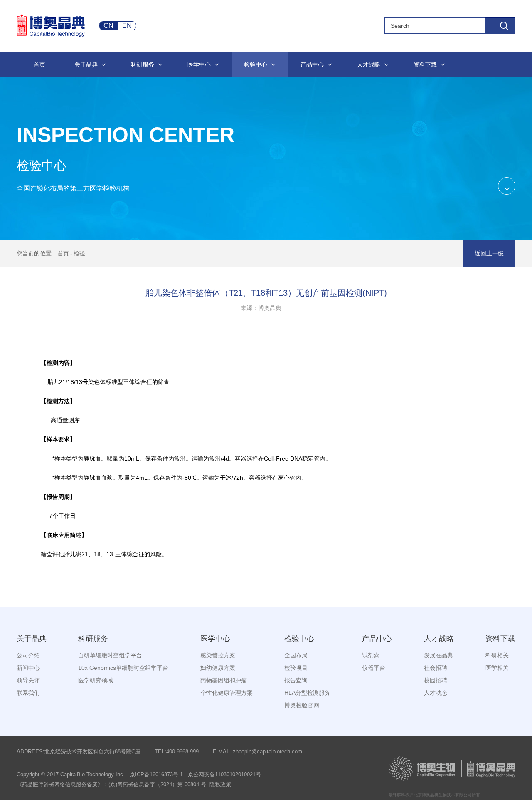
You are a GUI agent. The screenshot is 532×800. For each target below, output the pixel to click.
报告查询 (296, 680)
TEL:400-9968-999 (177, 751)
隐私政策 (220, 784)
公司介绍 (28, 655)
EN (127, 25)
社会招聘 (435, 667)
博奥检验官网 (301, 705)
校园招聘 (435, 680)
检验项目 (296, 667)
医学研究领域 (95, 680)
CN (108, 25)
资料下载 (500, 638)
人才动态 (435, 692)
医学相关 (497, 667)
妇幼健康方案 (217, 667)
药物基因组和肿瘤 (223, 680)
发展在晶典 (438, 655)
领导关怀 (28, 680)
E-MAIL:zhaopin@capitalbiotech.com (257, 751)
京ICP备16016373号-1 (156, 774)
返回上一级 (489, 253)
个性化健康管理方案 (226, 692)
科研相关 (497, 655)
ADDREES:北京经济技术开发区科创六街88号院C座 (78, 751)
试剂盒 (370, 655)
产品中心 (377, 638)
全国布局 (296, 655)
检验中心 (299, 638)
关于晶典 (32, 638)
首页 (63, 253)
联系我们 (28, 692)
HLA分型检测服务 (307, 692)
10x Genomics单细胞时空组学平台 (123, 667)
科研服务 (93, 638)
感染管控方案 (217, 655)
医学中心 (215, 638)
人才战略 (439, 638)
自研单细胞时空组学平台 (110, 655)
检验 (79, 253)
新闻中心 (28, 667)
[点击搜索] (500, 25)
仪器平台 (373, 667)
